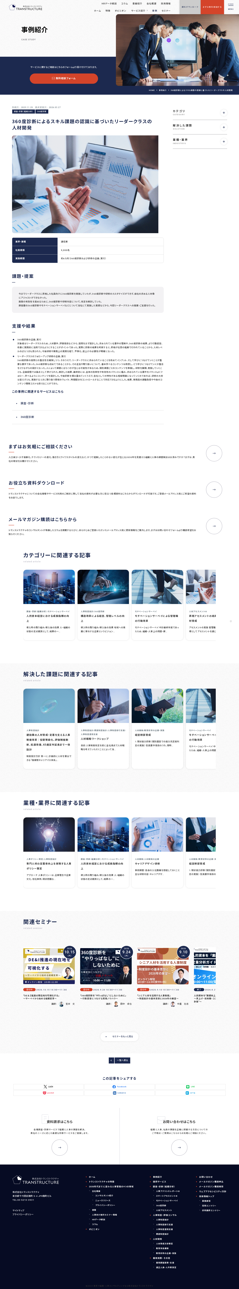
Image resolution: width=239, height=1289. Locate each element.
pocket (50, 1093)
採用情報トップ (206, 1196)
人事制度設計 (162, 1220)
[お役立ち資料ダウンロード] (214, 489)
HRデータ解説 (98, 1219)
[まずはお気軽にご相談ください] (214, 453)
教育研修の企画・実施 (166, 1253)
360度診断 (41, 111)
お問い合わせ (206, 1177)
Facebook (122, 1087)
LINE (193, 1087)
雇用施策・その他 (161, 1258)
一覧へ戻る (122, 1060)
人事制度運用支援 (164, 1229)
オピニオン (94, 1229)
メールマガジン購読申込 (211, 1181)
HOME (152, 90)
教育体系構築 (162, 1248)
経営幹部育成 (143, 734)
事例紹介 (163, 90)
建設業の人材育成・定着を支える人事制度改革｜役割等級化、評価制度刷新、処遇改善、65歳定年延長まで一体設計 (48, 742)
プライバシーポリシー (23, 1214)
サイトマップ (18, 1210)
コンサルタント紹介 (104, 1195)
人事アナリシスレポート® (168, 1191)
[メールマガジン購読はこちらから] (214, 526)
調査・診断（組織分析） (23, 111)
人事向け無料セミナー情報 (104, 1215)
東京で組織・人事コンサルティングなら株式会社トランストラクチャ (123, 1286)
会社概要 (96, 1191)
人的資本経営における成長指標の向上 (48, 618)
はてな (192, 1093)
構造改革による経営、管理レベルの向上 (103, 618)
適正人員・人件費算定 (166, 1267)
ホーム (92, 1177)
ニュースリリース (103, 1200)
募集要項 (206, 1201)
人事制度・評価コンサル (165, 1215)
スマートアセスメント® (167, 1196)
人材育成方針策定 (164, 1244)
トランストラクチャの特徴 (101, 1181)
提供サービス (159, 1181)
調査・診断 (27, 403)
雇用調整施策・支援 (165, 1263)
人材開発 (157, 1239)
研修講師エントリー (211, 1210)
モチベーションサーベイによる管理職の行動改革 (156, 618)
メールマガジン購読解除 (211, 1186)
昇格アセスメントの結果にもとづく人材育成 (210, 618)
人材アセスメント (164, 1210)
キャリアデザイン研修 (147, 863)
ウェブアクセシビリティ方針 (213, 1191)
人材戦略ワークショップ (95, 738)
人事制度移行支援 (164, 1224)
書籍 (94, 1210)
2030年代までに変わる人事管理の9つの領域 (111, 1186)
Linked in (122, 1093)
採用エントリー (209, 1206)
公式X (50, 1087)
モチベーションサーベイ (167, 1201)
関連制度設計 (162, 1234)
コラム (95, 1224)
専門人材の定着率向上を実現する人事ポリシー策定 (49, 866)
